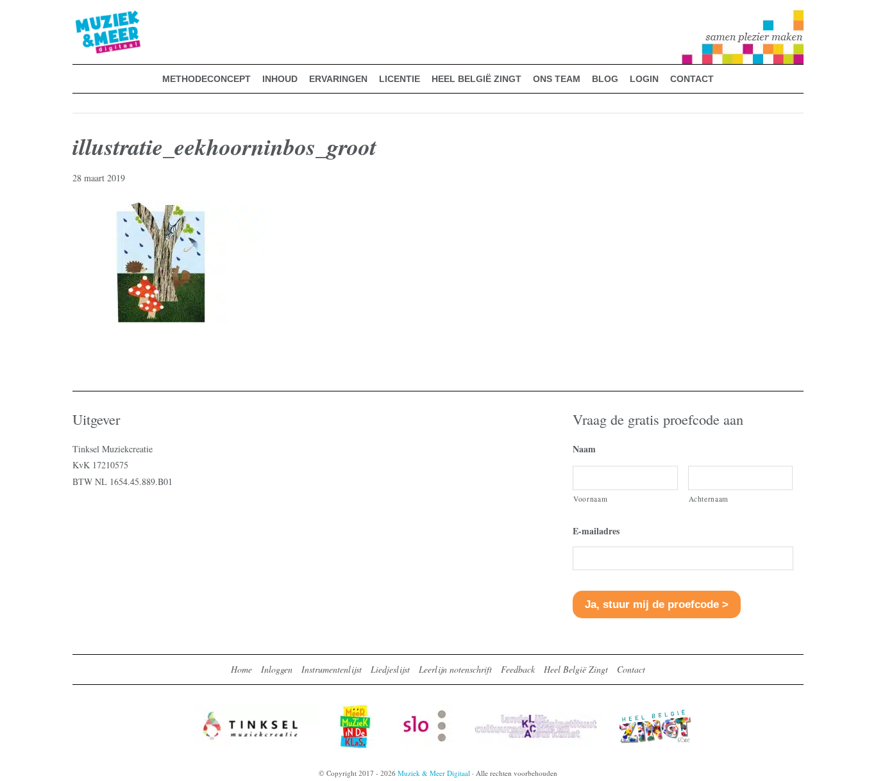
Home (241, 669)
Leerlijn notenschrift (455, 669)
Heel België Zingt (576, 669)
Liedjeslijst (390, 669)
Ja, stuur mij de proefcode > (657, 604)
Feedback (518, 669)
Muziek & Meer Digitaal (87, 17)
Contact (631, 669)
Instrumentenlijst (331, 669)
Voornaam (590, 499)
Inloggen (276, 669)
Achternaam (709, 499)
